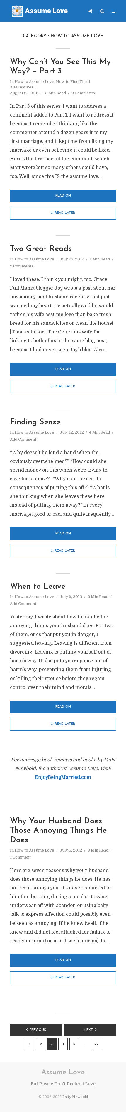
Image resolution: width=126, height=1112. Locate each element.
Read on (63, 195)
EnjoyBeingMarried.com (63, 777)
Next (88, 1030)
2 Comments (83, 93)
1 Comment (20, 857)
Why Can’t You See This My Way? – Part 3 (60, 66)
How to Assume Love (34, 81)
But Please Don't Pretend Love (63, 1083)
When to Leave (37, 587)
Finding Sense (35, 422)
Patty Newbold (75, 1097)
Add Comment (23, 439)
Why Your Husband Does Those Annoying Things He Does (58, 830)
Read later (65, 213)
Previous (38, 1030)
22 (96, 1044)
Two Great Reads (41, 249)
